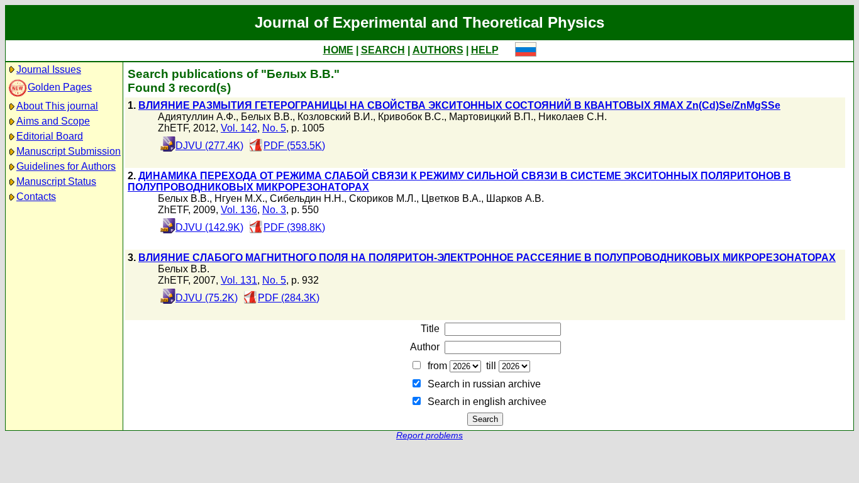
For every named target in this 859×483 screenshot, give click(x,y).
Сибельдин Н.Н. (307, 198)
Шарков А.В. (515, 198)
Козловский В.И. (335, 116)
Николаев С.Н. (572, 116)
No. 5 (274, 128)
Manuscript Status (56, 181)
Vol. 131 (239, 280)
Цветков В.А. (451, 198)
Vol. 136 (239, 209)
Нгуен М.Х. (239, 198)
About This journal (57, 106)
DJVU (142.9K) (209, 227)
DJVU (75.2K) (206, 297)
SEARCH (383, 50)
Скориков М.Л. (382, 198)
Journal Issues (48, 69)
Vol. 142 (239, 128)
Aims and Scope (53, 121)
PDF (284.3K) (288, 297)
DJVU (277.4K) (209, 145)
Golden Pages (60, 87)
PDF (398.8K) (294, 227)
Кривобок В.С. (411, 116)
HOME (338, 50)
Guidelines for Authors (66, 166)
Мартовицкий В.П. (491, 116)
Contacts (36, 196)
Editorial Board (49, 136)
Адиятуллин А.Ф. (197, 116)
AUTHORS (438, 50)
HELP (485, 50)
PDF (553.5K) (294, 145)
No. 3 (274, 209)
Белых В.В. (266, 116)
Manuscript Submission (68, 151)
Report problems (429, 435)
